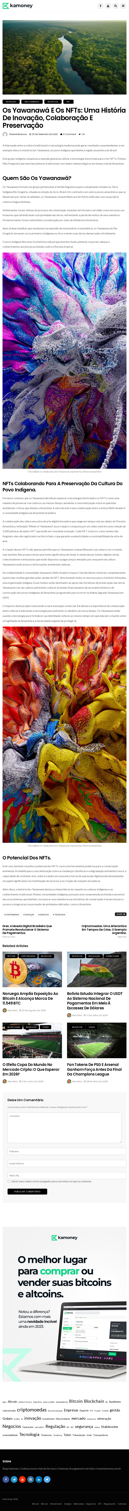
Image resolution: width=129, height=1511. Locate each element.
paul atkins (39, 1427)
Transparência (100, 1435)
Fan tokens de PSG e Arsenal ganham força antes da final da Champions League (94, 1069)
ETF (91, 1411)
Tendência (57, 1435)
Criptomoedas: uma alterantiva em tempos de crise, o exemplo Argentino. (103, 931)
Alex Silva (13, 1010)
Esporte (84, 1410)
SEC (72, 1427)
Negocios (44, 914)
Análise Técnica (25, 1402)
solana (97, 1427)
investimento (48, 1419)
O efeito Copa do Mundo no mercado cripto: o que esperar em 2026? (31, 1069)
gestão (115, 1410)
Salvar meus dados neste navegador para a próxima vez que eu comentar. (51, 1181)
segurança (84, 1426)
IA (22, 1419)
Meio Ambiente (32, 101)
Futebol (105, 1411)
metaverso (91, 1419)
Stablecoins (112, 956)
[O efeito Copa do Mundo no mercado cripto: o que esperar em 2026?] (32, 1040)
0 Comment (69, 134)
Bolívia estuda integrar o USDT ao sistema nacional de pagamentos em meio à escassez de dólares (94, 1001)
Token (45, 1027)
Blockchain (14, 1027)
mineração (104, 1418)
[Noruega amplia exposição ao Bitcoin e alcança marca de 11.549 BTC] (32, 969)
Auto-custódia (49, 1402)
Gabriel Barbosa (18, 134)
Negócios (53, 101)
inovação (29, 914)
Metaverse (79, 1503)
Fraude (97, 1411)
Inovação (11, 101)
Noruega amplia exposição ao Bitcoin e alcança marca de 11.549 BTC (30, 998)
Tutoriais (122, 1503)
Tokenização (78, 1435)
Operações (28, 1427)
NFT (68, 101)
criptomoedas (12, 914)
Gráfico (17, 1419)
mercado (78, 1418)
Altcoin (12, 1401)
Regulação (94, 956)
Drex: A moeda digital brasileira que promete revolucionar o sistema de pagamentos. (27, 931)
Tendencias (46, 1435)
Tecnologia (60, 914)
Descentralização (55, 1411)
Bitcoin (11, 956)
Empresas (71, 1410)
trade (89, 1435)
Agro (4, 1402)
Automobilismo (62, 1402)
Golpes (8, 1418)
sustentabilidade (10, 1435)
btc (106, 1402)
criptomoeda (28, 956)
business (115, 1401)
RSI (68, 1427)
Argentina (37, 1402)
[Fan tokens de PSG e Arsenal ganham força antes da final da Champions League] (96, 1040)
